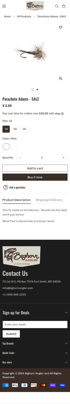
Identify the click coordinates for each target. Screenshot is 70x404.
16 (24, 128)
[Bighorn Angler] (35, 6)
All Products (24, 16)
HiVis (6, 146)
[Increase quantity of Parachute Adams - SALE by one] (63, 157)
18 (6, 128)
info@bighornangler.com (17, 288)
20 (15, 128)
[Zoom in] (60, 78)
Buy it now (35, 177)
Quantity (7, 157)
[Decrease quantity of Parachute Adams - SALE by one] (20, 157)
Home (7, 16)
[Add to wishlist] (60, 27)
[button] (64, 6)
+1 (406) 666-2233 (14, 294)
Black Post (14, 146)
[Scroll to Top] (64, 387)
